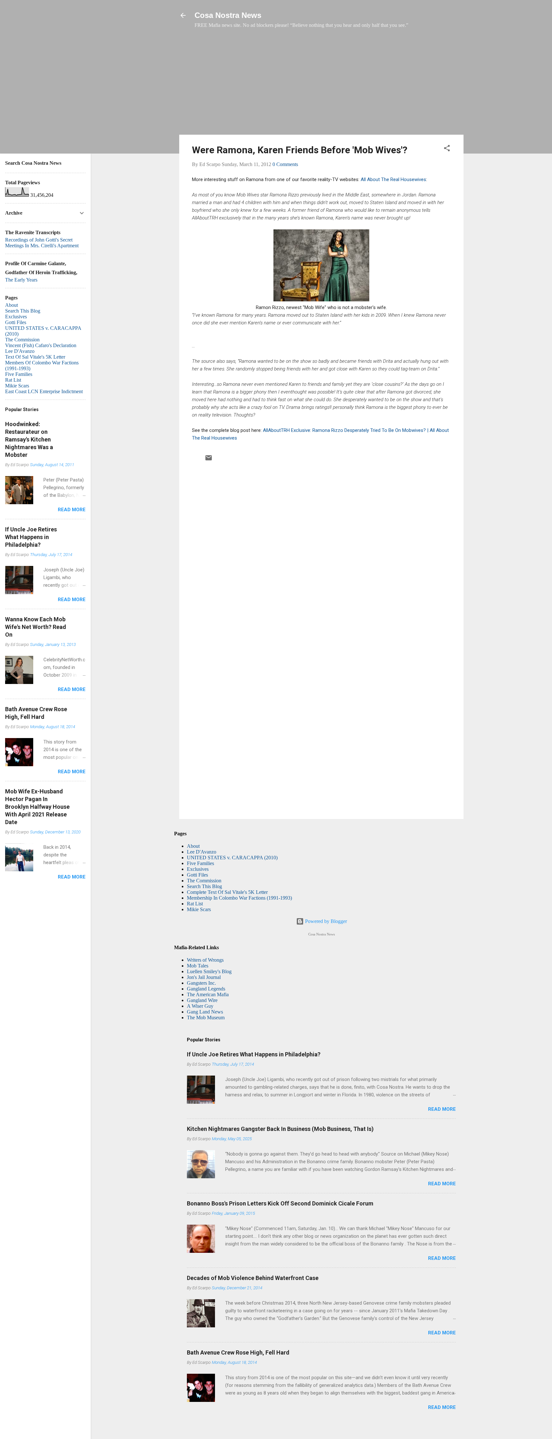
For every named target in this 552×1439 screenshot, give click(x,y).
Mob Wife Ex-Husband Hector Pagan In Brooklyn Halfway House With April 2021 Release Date (37, 806)
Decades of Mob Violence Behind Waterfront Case (252, 1278)
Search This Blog (204, 886)
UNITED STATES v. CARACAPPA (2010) (232, 857)
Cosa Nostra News (228, 15)
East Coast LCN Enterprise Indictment (44, 391)
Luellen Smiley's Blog (209, 971)
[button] (447, 149)
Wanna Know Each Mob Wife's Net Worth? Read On (35, 627)
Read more (442, 1109)
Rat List (195, 903)
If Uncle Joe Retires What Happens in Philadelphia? (253, 1054)
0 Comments (285, 164)
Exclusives (198, 869)
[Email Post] (208, 460)
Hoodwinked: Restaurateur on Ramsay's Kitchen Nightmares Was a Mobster (29, 439)
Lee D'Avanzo (201, 852)
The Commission (204, 880)
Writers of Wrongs (205, 960)
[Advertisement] (321, 85)
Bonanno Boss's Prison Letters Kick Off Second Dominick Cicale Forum (280, 1203)
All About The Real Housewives (393, 179)
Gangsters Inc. (201, 983)
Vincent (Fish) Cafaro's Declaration (40, 345)
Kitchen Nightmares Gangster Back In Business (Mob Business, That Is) (280, 1128)
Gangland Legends (206, 988)
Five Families (200, 863)
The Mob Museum (206, 1017)
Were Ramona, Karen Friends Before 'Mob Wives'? (299, 149)
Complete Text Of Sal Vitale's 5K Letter (227, 892)
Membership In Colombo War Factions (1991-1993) (239, 898)
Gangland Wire (202, 1000)
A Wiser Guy (200, 1006)
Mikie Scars (199, 909)
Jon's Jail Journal (204, 977)
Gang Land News (205, 1011)
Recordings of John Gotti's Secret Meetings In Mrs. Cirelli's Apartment (42, 242)
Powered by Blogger (325, 921)
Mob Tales (197, 965)
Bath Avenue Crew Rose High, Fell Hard (238, 1352)
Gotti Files (197, 875)
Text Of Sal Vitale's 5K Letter (35, 357)
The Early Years (21, 279)
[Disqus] (321, 551)
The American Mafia (208, 994)
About (193, 846)
